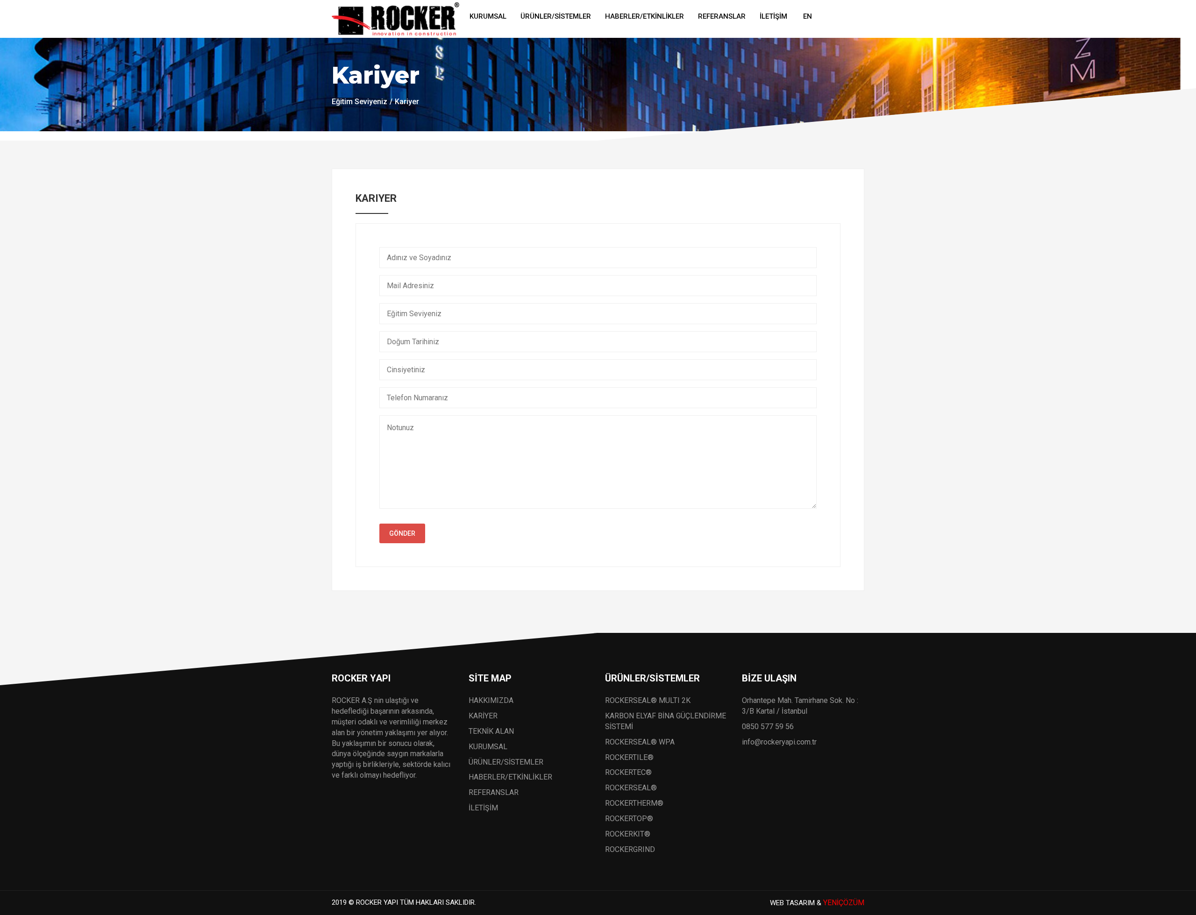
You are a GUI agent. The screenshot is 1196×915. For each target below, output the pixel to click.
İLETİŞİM (773, 16)
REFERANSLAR (722, 16)
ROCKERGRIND (630, 849)
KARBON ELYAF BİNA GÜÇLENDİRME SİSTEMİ (665, 721)
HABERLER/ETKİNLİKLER (644, 16)
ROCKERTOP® (629, 818)
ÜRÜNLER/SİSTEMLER (555, 16)
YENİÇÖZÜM (843, 902)
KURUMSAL (488, 16)
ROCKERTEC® (628, 772)
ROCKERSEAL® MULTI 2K (648, 700)
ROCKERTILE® (629, 757)
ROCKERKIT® (627, 834)
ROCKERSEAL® (631, 787)
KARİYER (483, 715)
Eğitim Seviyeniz (359, 101)
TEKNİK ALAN (491, 731)
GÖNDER (402, 533)
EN (807, 16)
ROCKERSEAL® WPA (640, 742)
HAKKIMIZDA (491, 700)
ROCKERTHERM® (634, 803)
